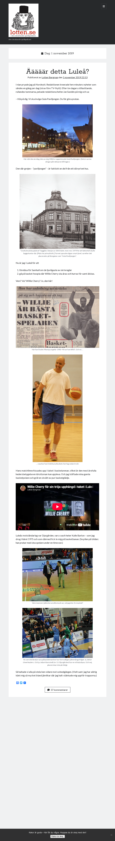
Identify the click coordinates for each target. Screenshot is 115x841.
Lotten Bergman (50, 77)
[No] (111, 834)
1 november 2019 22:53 (75, 77)
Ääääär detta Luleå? (57, 71)
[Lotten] (23, 36)
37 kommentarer (59, 689)
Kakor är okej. (58, 836)
